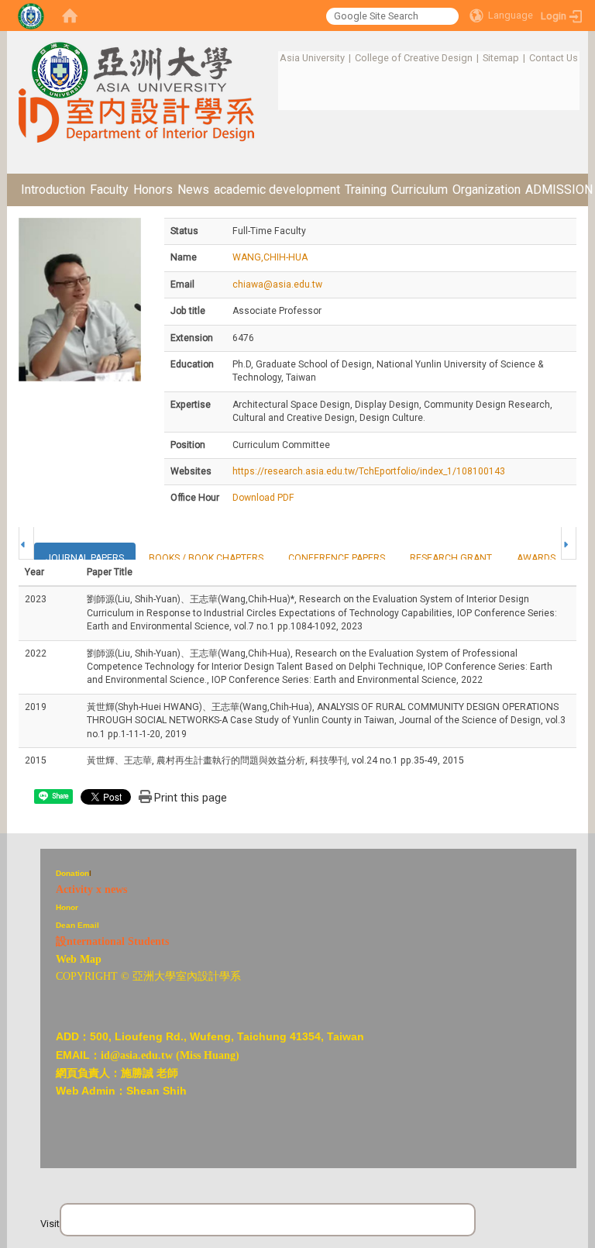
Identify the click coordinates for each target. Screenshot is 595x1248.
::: (271, 58)
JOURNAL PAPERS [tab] (85, 558)
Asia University (312, 58)
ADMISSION (559, 189)
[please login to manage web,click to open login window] (31, 15)
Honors (153, 189)
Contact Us (553, 58)
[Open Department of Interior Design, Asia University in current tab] (136, 57)
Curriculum (419, 189)
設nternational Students (112, 941)
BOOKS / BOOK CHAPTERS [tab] (206, 558)
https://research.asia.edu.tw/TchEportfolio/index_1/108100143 (368, 471)
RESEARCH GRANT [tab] (451, 558)
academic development (277, 189)
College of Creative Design (414, 58)
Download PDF (263, 497)
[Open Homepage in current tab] (69, 15)
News (193, 189)
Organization (486, 189)
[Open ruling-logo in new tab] (26, 857)
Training (366, 189)
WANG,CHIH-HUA (270, 257)
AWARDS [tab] (536, 558)
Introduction (53, 189)
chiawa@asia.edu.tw (277, 284)
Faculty (109, 189)
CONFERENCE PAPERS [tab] (336, 558)
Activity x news (91, 889)
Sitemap (501, 58)
